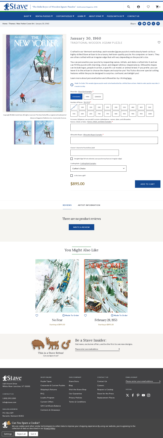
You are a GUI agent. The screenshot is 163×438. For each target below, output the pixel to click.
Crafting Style (83, 163)
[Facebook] (139, 23)
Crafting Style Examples (88, 163)
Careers (100, 385)
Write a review (81, 227)
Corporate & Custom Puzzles (52, 385)
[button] (129, 7)
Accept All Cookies (33, 434)
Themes (12, 23)
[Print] (149, 23)
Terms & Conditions (77, 402)
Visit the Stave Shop (77, 389)
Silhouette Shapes (87, 135)
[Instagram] (148, 395)
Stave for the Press (105, 393)
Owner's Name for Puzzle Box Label (82, 148)
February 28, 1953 (106, 320)
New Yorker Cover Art (25, 23)
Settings (8, 434)
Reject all (21, 434)
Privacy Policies (75, 398)
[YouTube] (143, 395)
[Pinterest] (158, 23)
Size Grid (87, 102)
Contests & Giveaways (50, 410)
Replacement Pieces (106, 398)
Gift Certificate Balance (50, 406)
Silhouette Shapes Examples (92, 135)
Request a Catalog (105, 389)
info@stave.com (9, 402)
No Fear (57, 320)
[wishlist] (159, 42)
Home (5, 23)
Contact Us (133, 16)
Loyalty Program (47, 398)
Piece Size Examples (85, 91)
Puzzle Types (46, 381)
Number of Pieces (80, 102)
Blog (71, 385)
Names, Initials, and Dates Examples (99, 122)
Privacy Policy (49, 428)
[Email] (144, 23)
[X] (153, 23)
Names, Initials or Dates (100, 120)
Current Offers (46, 402)
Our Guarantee (75, 393)
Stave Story (74, 381)
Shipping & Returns (48, 389)
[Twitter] (127, 395)
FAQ (42, 393)
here (129, 78)
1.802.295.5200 (9, 398)
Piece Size (81, 91)
